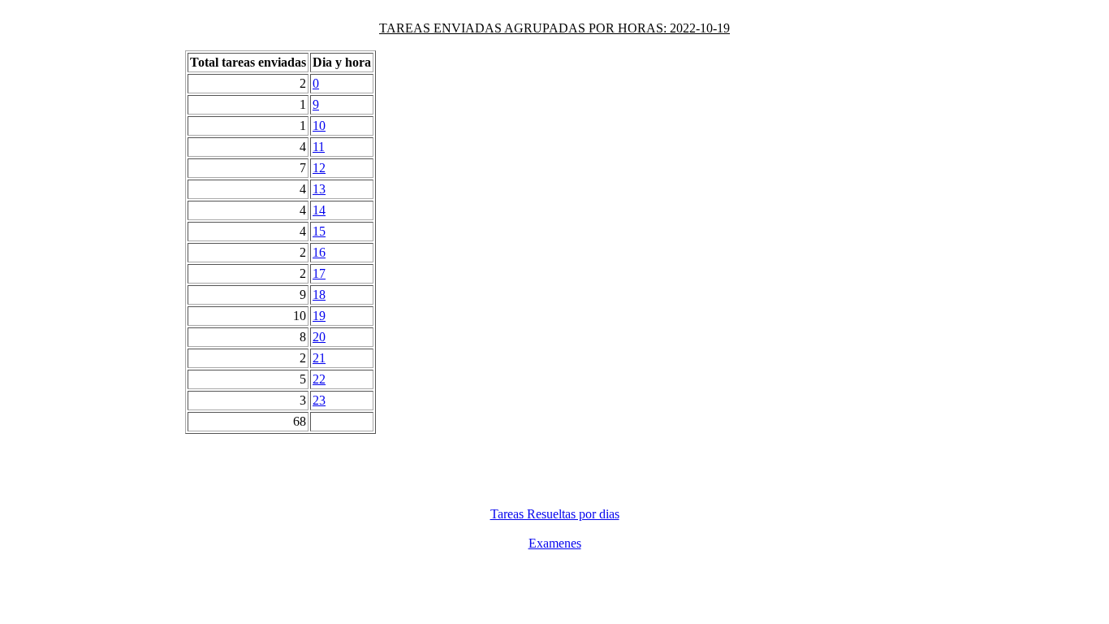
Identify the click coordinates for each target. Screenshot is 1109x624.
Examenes (555, 543)
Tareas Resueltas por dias (554, 514)
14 (319, 210)
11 (319, 147)
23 (319, 400)
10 (319, 125)
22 (319, 379)
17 (319, 273)
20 (319, 337)
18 (319, 294)
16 (319, 252)
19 (319, 316)
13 (319, 189)
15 (319, 231)
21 (319, 358)
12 (319, 168)
